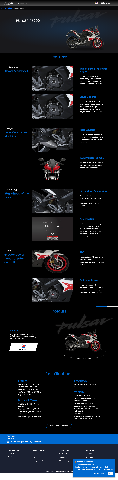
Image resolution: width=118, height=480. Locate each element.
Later (110, 473)
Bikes (10, 8)
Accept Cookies (99, 473)
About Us (36, 454)
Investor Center (39, 457)
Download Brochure (59, 426)
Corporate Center (40, 461)
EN (102, 3)
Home (3, 8)
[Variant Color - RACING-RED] (24, 345)
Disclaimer (109, 469)
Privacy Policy (64, 461)
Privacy (101, 469)
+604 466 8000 (38, 442)
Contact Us (63, 454)
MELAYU (107, 3)
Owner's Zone (64, 457)
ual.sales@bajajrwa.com (19, 442)
